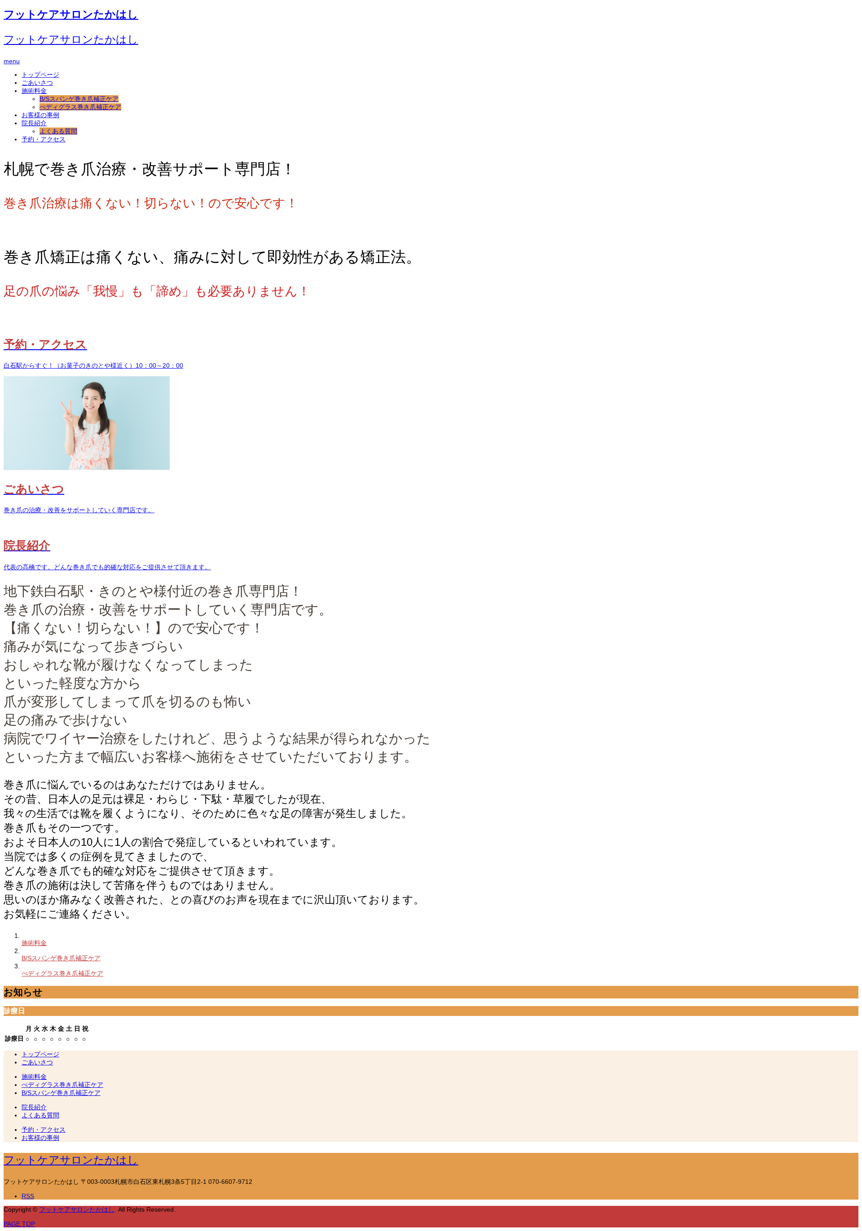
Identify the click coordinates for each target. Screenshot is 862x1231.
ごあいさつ (37, 82)
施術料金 (34, 90)
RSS (28, 1196)
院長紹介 (34, 123)
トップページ (40, 74)
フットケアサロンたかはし (71, 14)
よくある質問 (58, 131)
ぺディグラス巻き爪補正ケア (80, 106)
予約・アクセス (44, 139)
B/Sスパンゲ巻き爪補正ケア (79, 98)
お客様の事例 (40, 115)
